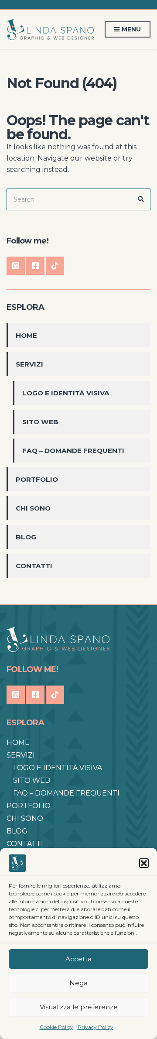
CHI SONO (33, 508)
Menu (130, 29)
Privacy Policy (95, 1027)
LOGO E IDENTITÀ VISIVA (65, 393)
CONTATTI (34, 566)
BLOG (26, 537)
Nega (78, 983)
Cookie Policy (56, 1027)
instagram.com (16, 266)
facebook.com (35, 266)
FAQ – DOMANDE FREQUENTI (73, 450)
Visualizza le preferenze (79, 1007)
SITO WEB (40, 422)
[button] (144, 863)
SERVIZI (29, 364)
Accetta (78, 959)
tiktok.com (55, 266)
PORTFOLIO (37, 479)
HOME (26, 335)
